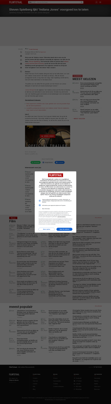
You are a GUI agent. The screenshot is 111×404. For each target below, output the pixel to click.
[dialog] (55, 202)
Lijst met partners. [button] (61, 216)
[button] (55, 209)
